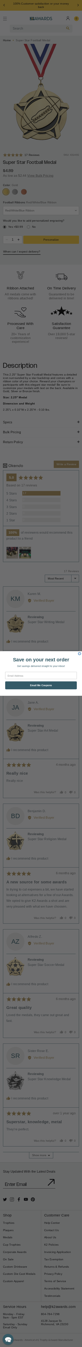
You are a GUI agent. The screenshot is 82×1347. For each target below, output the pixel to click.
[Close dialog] (79, 653)
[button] (8, 1339)
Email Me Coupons (41, 685)
